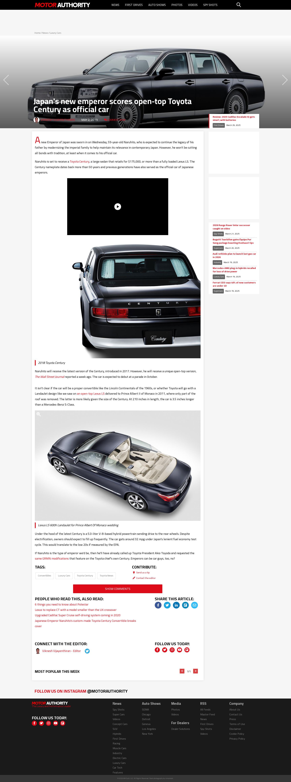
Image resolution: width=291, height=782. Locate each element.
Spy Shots (210, 5)
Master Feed (207, 714)
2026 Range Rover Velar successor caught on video (231, 227)
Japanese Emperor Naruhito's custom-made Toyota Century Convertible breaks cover (85, 623)
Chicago (146, 714)
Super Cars (119, 714)
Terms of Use (237, 723)
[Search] (247, 5)
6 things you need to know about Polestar (61, 604)
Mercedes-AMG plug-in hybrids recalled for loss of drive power (234, 270)
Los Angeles (149, 728)
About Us (234, 709)
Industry (217, 262)
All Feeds (205, 709)
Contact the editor (146, 578)
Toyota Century (79, 161)
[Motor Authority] (62, 5)
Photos (176, 5)
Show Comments (117, 589)
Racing (116, 743)
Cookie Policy (236, 733)
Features (118, 772)
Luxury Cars (55, 33)
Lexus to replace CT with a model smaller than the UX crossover (76, 610)
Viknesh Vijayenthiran (58, 120)
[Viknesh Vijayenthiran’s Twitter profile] (84, 651)
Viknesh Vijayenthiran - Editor (62, 651)
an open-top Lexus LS (91, 393)
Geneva (146, 723)
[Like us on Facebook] (157, 649)
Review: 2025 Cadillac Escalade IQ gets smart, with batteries (234, 118)
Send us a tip (143, 572)
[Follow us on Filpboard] (186, 649)
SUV (115, 728)
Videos (193, 5)
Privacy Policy (237, 738)
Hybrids (117, 733)
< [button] (182, 671)
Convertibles (44, 575)
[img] (158, 605)
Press (232, 719)
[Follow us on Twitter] (164, 649)
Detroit (146, 719)
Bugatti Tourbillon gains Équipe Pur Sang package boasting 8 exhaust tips (233, 241)
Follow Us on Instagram (81, 691)
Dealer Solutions (180, 728)
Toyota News (106, 575)
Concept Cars (120, 723)
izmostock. (169, 778)
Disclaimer (235, 728)
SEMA (145, 709)
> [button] (196, 671)
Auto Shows (157, 5)
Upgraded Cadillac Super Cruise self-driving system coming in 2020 (77, 615)
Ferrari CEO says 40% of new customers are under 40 (234, 284)
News (115, 5)
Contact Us (235, 714)
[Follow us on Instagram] (172, 649)
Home (38, 33)
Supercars (218, 248)
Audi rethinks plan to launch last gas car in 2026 (234, 255)
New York (147, 733)
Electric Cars (119, 757)
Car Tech (117, 767)
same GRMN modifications (52, 558)
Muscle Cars (119, 748)
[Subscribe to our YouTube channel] (179, 649)
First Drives (134, 5)
